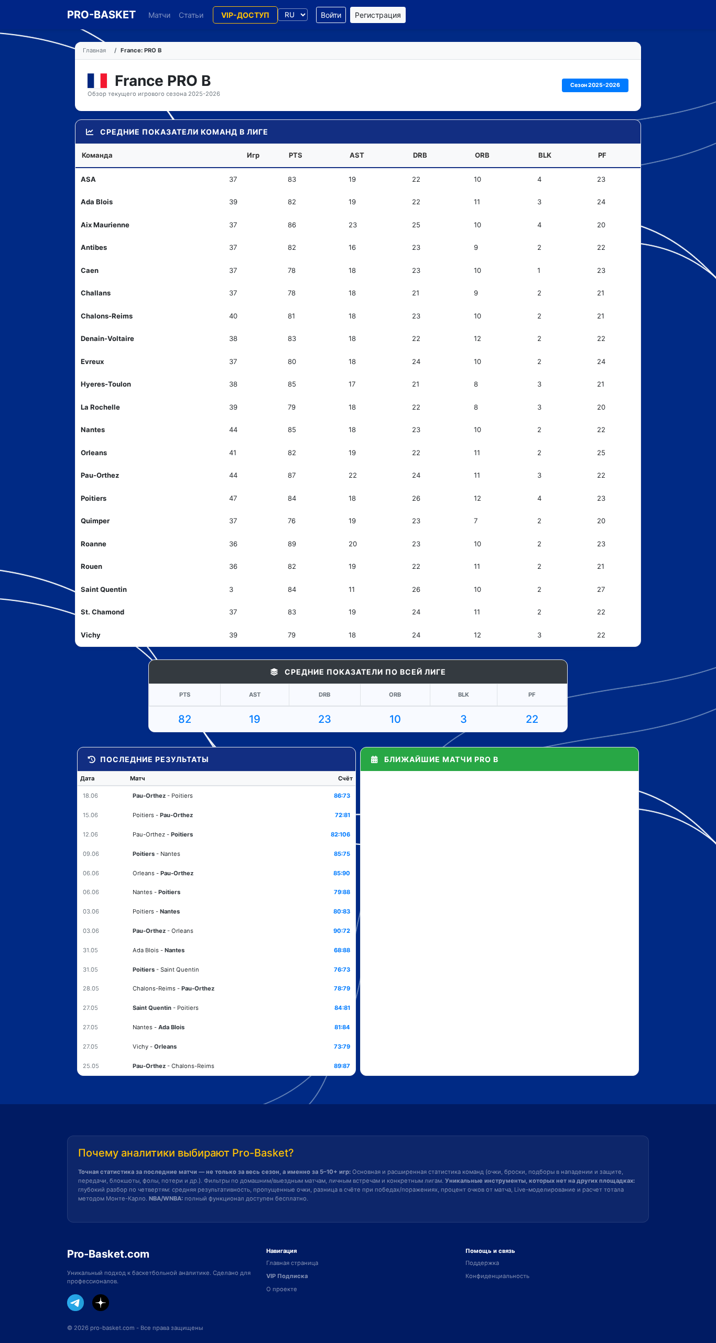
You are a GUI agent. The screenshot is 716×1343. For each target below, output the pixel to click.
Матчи (159, 14)
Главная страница (292, 1263)
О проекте (281, 1289)
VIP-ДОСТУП (245, 14)
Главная (94, 50)
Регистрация (378, 14)
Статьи (191, 14)
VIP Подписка (287, 1276)
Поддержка (482, 1263)
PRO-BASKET (101, 14)
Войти (331, 14)
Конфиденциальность (497, 1276)
